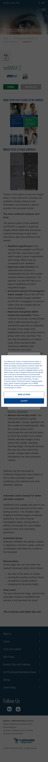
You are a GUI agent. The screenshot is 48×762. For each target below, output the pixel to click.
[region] (24, 381)
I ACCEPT (24, 401)
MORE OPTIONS (24, 394)
